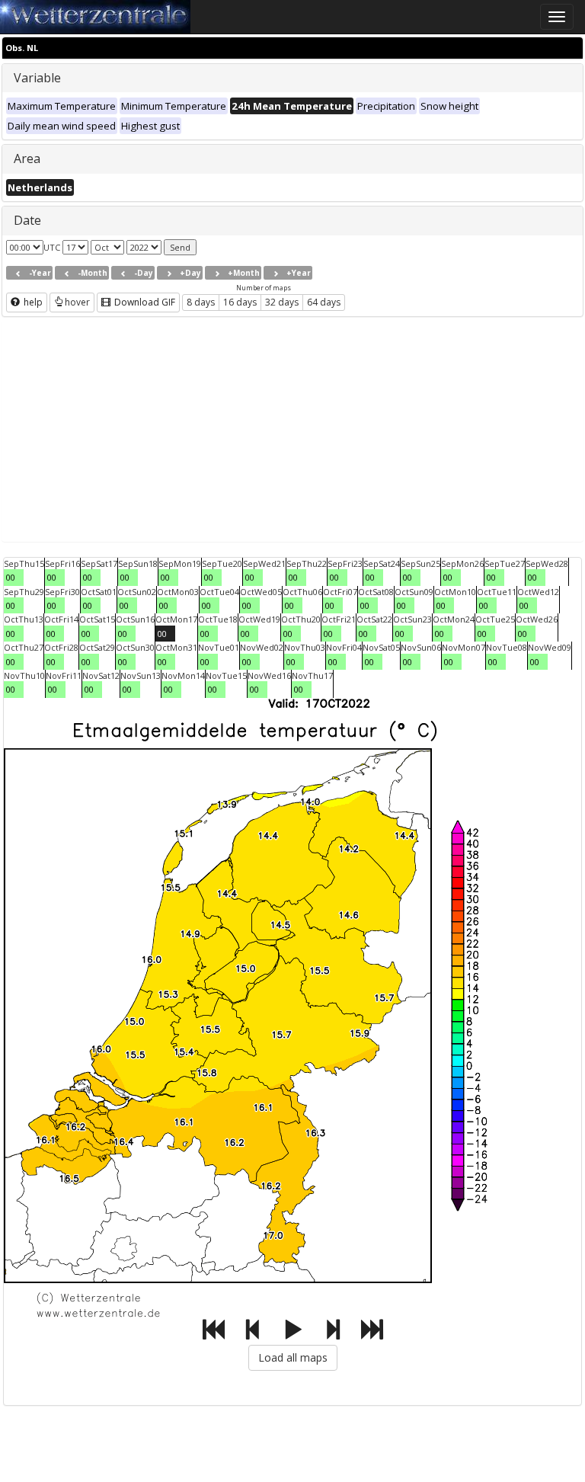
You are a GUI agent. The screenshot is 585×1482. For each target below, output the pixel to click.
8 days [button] (201, 302)
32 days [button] (282, 302)
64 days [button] (323, 302)
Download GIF (143, 302)
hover (77, 302)
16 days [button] (240, 302)
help (32, 302)
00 (10, 577)
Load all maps (293, 1357)
